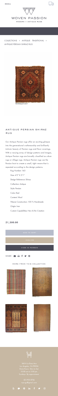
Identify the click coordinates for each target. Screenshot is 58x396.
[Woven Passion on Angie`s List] (19, 388)
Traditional (38, 40)
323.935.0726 (29, 380)
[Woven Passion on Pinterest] (24, 388)
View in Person (29, 248)
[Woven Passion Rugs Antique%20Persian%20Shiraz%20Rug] (15, 256)
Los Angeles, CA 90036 (29, 366)
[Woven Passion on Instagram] (44, 388)
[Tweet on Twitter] (26, 256)
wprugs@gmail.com (29, 382)
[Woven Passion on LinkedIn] (29, 388)
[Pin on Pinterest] (29, 256)
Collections (10, 40)
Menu (8, 4)
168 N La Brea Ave (29, 363)
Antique (26, 40)
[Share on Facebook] (22, 256)
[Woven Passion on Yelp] (13, 388)
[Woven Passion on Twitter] (39, 388)
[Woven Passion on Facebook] (34, 388)
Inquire (29, 240)
